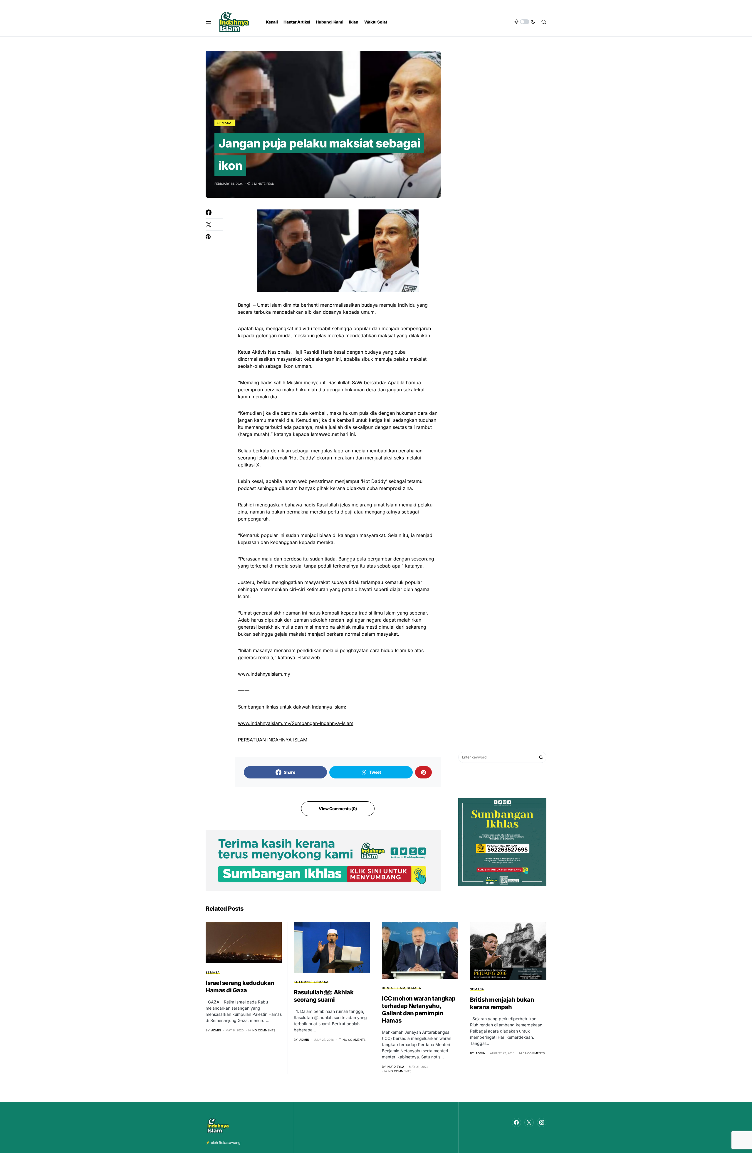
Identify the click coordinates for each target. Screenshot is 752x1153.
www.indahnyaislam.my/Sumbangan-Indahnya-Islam (295, 723)
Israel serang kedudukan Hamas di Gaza (240, 986)
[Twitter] (529, 1122)
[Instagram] (541, 1122)
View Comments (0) (338, 808)
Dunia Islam (393, 988)
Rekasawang (229, 1142)
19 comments (534, 1053)
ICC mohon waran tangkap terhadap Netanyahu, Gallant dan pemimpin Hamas (419, 1009)
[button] (209, 21)
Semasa (224, 123)
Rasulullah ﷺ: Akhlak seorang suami (323, 996)
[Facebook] (516, 1122)
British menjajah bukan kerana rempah (502, 1003)
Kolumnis (303, 982)
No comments (263, 1030)
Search (541, 757)
